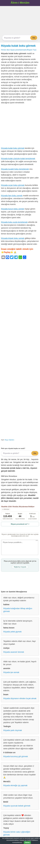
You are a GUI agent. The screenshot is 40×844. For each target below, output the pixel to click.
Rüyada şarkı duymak (12, 730)
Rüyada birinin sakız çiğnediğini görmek (16, 833)
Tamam (27, 842)
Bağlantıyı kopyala (20, 567)
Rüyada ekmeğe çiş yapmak (15, 785)
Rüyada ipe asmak (11, 672)
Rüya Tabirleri (9, 440)
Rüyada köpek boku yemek (12, 238)
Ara (33, 38)
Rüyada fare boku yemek (11, 196)
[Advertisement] (20, 20)
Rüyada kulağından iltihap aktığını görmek (17, 609)
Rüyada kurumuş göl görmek (15, 756)
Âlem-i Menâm (20, 2)
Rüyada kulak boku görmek (18, 45)
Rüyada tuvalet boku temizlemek (15, 169)
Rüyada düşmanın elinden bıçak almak (19, 698)
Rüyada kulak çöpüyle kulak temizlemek (18, 159)
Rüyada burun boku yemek (12, 209)
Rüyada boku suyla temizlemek (14, 222)
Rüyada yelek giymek (12, 632)
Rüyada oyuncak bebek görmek (16, 806)
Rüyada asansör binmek (13, 652)
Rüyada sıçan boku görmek (12, 185)
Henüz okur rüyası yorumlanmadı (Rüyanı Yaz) (18, 50)
